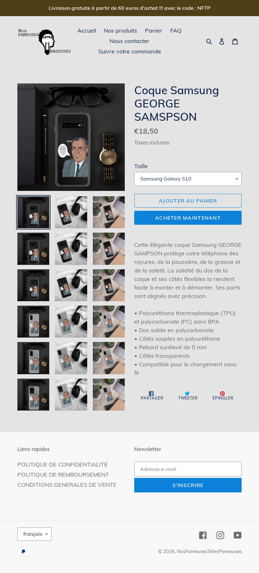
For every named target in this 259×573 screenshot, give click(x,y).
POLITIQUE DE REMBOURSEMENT (63, 474)
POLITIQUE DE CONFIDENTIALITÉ (62, 464)
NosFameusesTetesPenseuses (209, 551)
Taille (141, 166)
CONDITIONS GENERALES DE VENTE (67, 484)
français (32, 534)
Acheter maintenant (188, 218)
